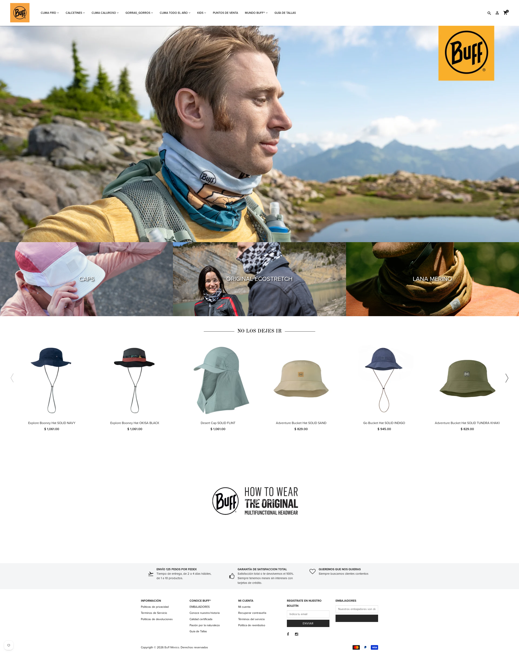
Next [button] (507, 378)
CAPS (86, 279)
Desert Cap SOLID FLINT (218, 423)
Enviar (308, 623)
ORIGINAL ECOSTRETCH (259, 279)
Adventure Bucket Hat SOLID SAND (301, 423)
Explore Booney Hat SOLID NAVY (51, 423)
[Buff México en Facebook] (288, 634)
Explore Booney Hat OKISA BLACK (134, 423)
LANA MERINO (432, 279)
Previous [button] (12, 378)
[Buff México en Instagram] (296, 634)
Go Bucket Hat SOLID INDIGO (384, 423)
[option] (51, 391)
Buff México (171, 647)
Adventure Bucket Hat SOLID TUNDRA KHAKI (467, 423)
